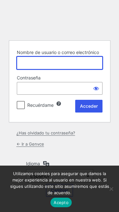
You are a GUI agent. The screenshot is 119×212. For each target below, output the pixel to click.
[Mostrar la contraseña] (96, 88)
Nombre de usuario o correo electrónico (58, 52)
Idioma (33, 163)
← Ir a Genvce (30, 144)
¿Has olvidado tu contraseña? (46, 132)
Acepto (61, 202)
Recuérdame (40, 105)
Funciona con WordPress (59, 19)
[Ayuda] (59, 103)
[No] (111, 189)
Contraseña (29, 77)
